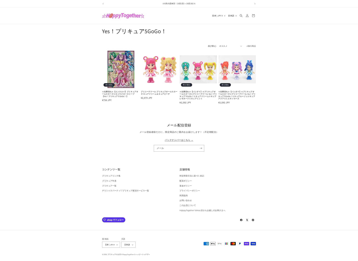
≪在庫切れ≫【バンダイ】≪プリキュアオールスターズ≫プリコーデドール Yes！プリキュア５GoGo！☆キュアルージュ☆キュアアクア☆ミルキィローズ (236, 95)
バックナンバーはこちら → (179, 140)
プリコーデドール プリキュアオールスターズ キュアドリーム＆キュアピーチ (159, 93)
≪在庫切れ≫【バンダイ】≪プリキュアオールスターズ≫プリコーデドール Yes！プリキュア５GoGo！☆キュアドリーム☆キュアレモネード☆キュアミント (198, 95)
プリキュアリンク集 (111, 176)
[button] (241, 16)
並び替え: (212, 46)
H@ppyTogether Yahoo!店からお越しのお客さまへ (202, 210)
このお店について (188, 205)
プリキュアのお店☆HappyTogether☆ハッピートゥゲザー (129, 255)
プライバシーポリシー (190, 190)
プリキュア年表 (109, 181)
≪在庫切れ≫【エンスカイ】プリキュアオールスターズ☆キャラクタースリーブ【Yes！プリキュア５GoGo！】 (120, 94)
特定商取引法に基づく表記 (192, 176)
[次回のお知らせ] (255, 3)
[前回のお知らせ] (103, 3)
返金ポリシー (186, 185)
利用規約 (184, 195)
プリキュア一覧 (109, 185)
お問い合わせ (186, 200)
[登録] (201, 148)
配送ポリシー (186, 181)
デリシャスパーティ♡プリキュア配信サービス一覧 (125, 190)
